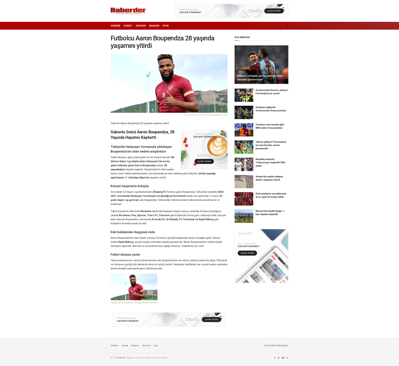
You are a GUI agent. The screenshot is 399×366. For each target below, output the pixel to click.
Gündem (115, 25)
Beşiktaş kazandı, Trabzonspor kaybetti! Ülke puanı (270, 162)
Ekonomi (141, 25)
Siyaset (128, 25)
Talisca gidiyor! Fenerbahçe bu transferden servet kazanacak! (271, 145)
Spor (166, 25)
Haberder (121, 358)
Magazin (154, 25)
